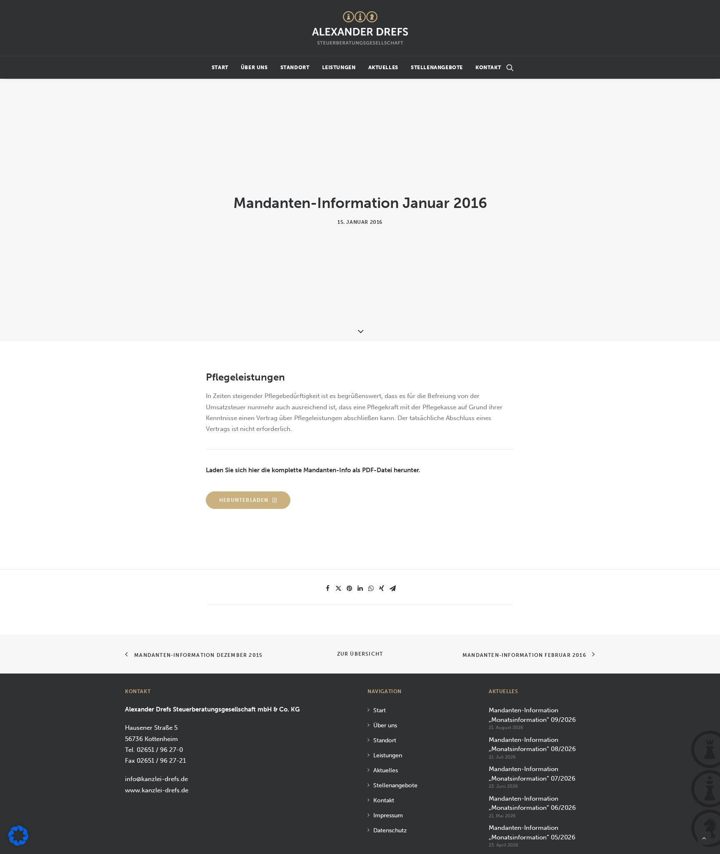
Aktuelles (383, 67)
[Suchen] (510, 67)
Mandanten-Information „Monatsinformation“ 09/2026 (532, 715)
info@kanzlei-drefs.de (156, 779)
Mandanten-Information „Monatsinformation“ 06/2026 (532, 803)
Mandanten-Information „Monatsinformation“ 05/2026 (532, 832)
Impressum (388, 815)
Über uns (254, 67)
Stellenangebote (437, 67)
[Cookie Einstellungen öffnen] (18, 843)
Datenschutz (390, 830)
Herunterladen (244, 500)
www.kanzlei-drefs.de (156, 790)
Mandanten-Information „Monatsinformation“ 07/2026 (532, 773)
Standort (295, 67)
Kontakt (488, 67)
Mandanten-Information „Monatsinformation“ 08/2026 (532, 744)
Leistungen (339, 67)
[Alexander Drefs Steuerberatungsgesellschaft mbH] (360, 28)
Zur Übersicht (360, 654)
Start (220, 67)
